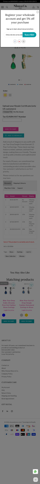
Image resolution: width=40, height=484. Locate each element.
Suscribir (29, 34)
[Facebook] (15, 41)
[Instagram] (23, 41)
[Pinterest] (19, 41)
